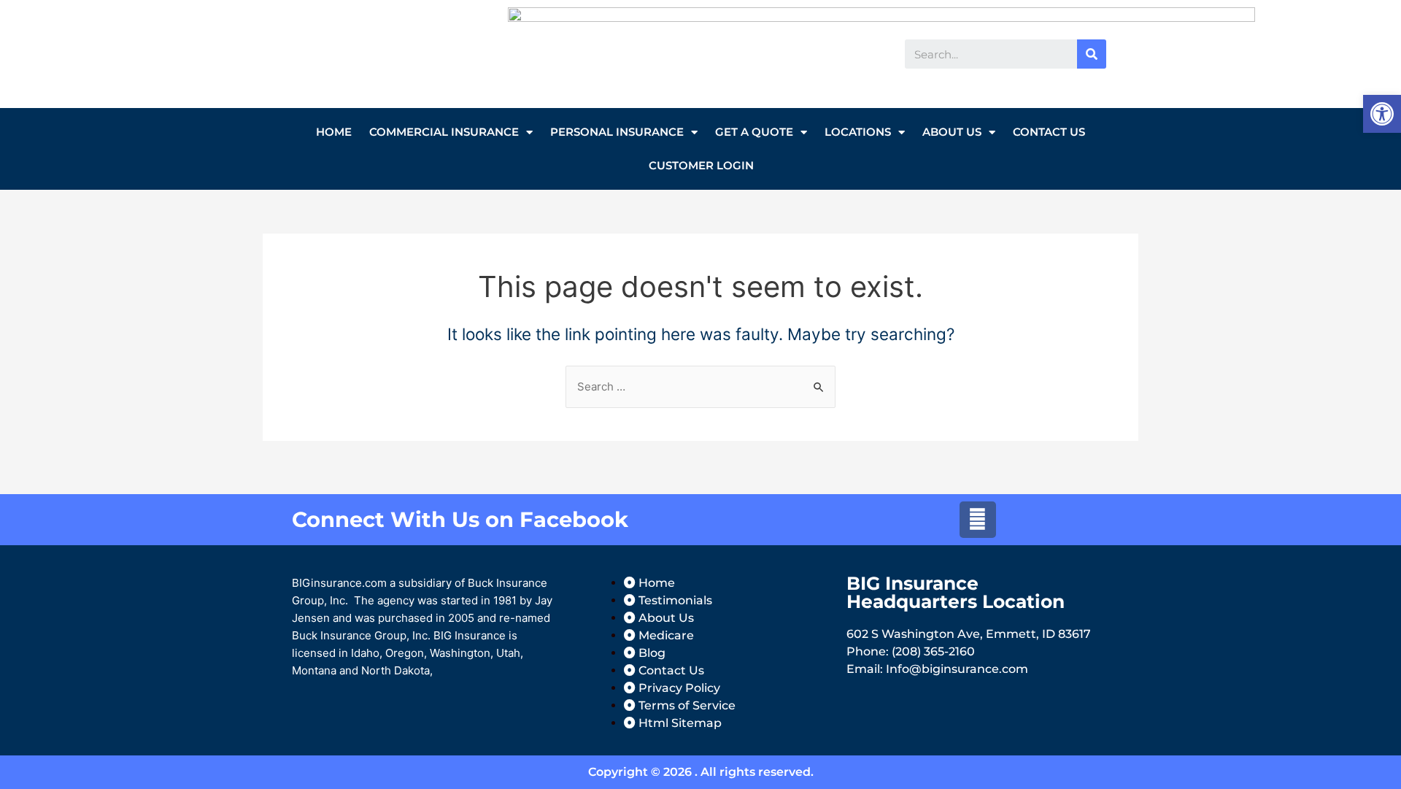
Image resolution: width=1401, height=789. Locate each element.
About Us (951, 132)
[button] (1382, 114)
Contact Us (1049, 132)
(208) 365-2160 (933, 651)
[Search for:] (700, 386)
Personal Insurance (617, 132)
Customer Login (701, 165)
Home (334, 132)
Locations (858, 132)
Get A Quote (754, 132)
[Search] (1091, 54)
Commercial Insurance (444, 132)
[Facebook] (978, 519)
